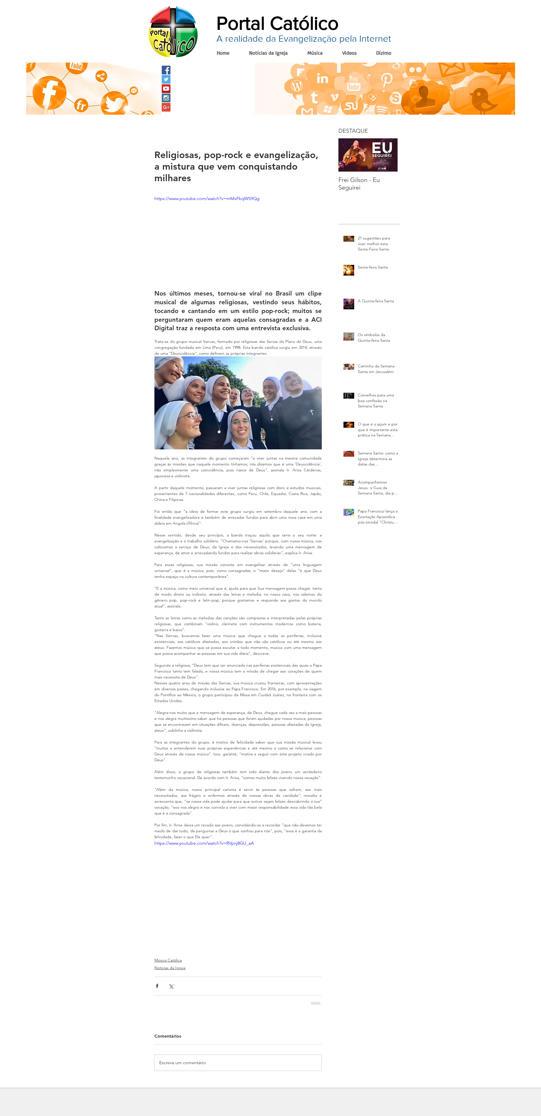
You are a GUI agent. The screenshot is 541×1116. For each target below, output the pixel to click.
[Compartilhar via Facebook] (157, 986)
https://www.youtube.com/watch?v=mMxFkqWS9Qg (207, 198)
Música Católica (168, 960)
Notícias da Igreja (169, 967)
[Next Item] (388, 155)
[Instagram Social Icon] (166, 98)
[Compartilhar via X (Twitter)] (171, 986)
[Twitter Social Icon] (166, 79)
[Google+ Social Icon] (166, 107)
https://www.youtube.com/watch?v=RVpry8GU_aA (204, 843)
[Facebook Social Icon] (166, 70)
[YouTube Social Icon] (166, 88)
